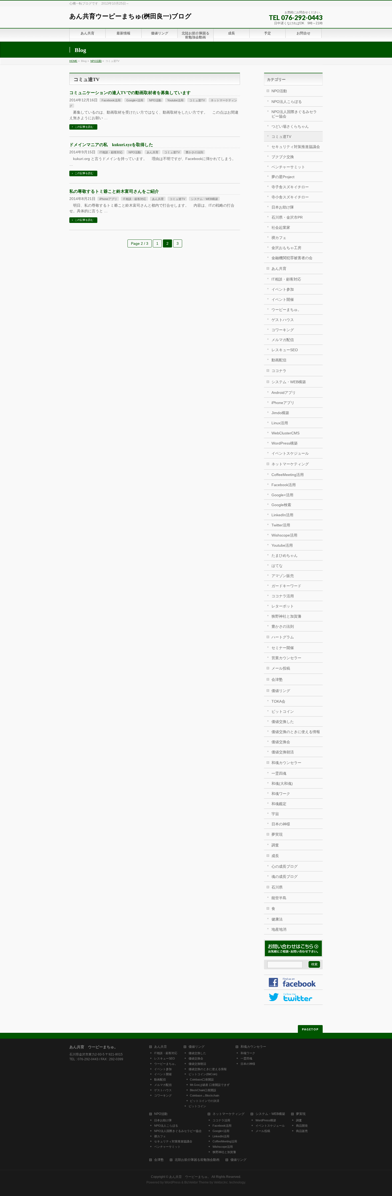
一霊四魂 (278, 773)
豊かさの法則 (194, 152)
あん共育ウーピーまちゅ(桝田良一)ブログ (130, 16)
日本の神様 (280, 824)
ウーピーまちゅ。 (286, 309)
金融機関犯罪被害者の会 (292, 258)
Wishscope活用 (284, 535)
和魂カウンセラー (286, 763)
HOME (73, 60)
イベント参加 (282, 289)
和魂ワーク (280, 793)
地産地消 (278, 929)
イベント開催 (282, 299)
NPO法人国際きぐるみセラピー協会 (294, 114)
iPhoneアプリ (108, 199)
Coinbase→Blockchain (204, 1095)
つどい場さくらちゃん (290, 126)
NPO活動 (96, 60)
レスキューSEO (284, 350)
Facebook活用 (111, 100)
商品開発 (302, 1125)
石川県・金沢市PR (287, 217)
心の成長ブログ (284, 866)
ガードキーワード (286, 586)
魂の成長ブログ (284, 876)
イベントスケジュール (290, 453)
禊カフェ (278, 237)
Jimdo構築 (280, 413)
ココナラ (278, 371)
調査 (275, 845)
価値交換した (282, 721)
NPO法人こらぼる (286, 101)
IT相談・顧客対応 (111, 152)
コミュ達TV (197, 100)
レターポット (282, 606)
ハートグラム (282, 637)
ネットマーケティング (290, 464)
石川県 (277, 887)
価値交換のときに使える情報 (295, 732)
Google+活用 (134, 100)
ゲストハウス (282, 320)
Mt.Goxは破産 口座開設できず (210, 1084)
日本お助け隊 (282, 207)
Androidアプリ (283, 392)
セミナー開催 (282, 648)
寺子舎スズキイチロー (290, 187)
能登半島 (278, 898)
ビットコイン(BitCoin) (203, 1074)
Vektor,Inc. (221, 1182)
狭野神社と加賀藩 (286, 616)
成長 (275, 856)
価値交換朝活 (282, 752)
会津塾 (277, 679)
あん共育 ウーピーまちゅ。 (190, 1177)
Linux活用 (279, 423)
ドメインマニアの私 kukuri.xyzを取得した (111, 144)
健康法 (277, 919)
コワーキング (282, 330)
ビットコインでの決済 (204, 1100)
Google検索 (281, 505)
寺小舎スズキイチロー (290, 197)
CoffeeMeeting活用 (287, 475)
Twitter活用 (280, 525)
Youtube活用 (175, 100)
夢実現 (277, 834)
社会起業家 (280, 227)
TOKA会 (278, 701)
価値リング (280, 691)
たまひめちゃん (284, 555)
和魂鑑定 (278, 804)
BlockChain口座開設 (203, 1090)
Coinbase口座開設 (202, 1079)
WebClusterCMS (285, 433)
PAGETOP (310, 1029)
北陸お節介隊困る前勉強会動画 (197, 1160)
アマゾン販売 (282, 576)
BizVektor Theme (196, 1182)
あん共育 (152, 152)
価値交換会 (280, 742)
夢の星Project (282, 177)
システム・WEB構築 (204, 199)
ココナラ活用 (282, 596)
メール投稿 (280, 668)
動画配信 (278, 360)
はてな (277, 565)
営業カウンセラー (286, 658)
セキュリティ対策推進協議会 (295, 147)
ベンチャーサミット (288, 167)
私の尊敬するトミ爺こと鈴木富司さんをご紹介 (114, 191)
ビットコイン (282, 711)
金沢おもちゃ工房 (286, 248)
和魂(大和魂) (282, 783)
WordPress (173, 1182)
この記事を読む (84, 126)
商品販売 (302, 1131)
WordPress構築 (284, 443)
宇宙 (275, 814)
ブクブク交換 (282, 157)
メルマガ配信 (282, 340)
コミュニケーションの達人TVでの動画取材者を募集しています (130, 92)
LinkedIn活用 (282, 515)
